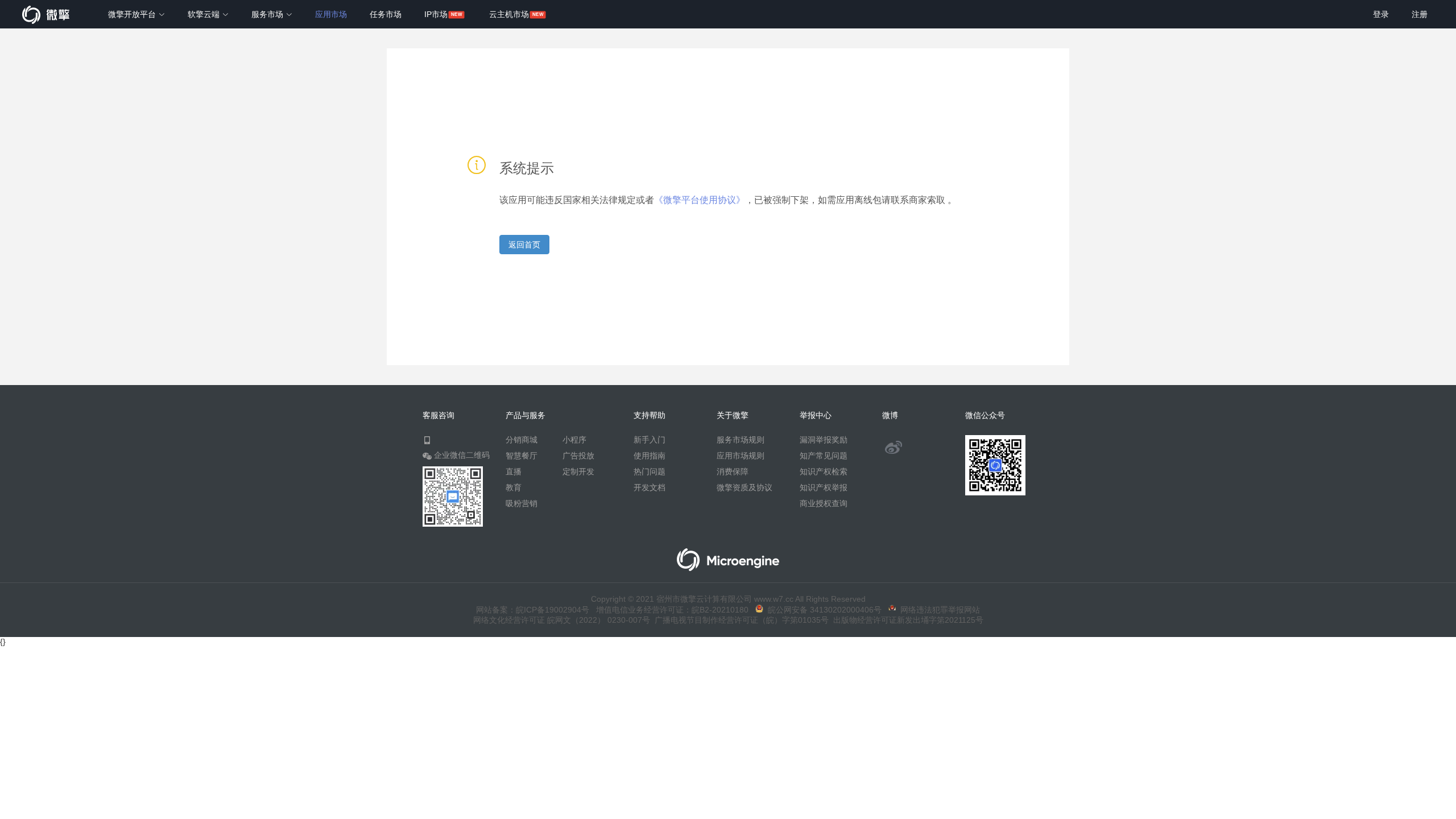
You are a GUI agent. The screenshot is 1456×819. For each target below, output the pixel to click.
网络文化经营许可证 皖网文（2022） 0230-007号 (561, 619)
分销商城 (521, 439)
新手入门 (649, 439)
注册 (1420, 14)
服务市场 (268, 14)
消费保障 (732, 471)
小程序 (574, 439)
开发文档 (649, 487)
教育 (514, 487)
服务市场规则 (740, 439)
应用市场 (331, 14)
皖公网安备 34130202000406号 (822, 609)
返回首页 (524, 244)
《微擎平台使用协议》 (699, 200)
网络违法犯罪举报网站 (938, 609)
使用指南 (649, 455)
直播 (514, 471)
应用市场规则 (740, 455)
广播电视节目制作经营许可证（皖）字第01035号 (739, 619)
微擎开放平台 (133, 14)
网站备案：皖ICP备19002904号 (532, 609)
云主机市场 (509, 14)
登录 (1381, 14)
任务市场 (386, 14)
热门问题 (649, 471)
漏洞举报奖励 (823, 439)
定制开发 (578, 471)
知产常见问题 (823, 455)
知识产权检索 (823, 471)
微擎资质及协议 (744, 487)
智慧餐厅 (521, 455)
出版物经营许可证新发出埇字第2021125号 (906, 619)
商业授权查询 (823, 503)
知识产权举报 (823, 487)
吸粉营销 (521, 503)
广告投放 (578, 455)
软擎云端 (205, 14)
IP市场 (436, 14)
